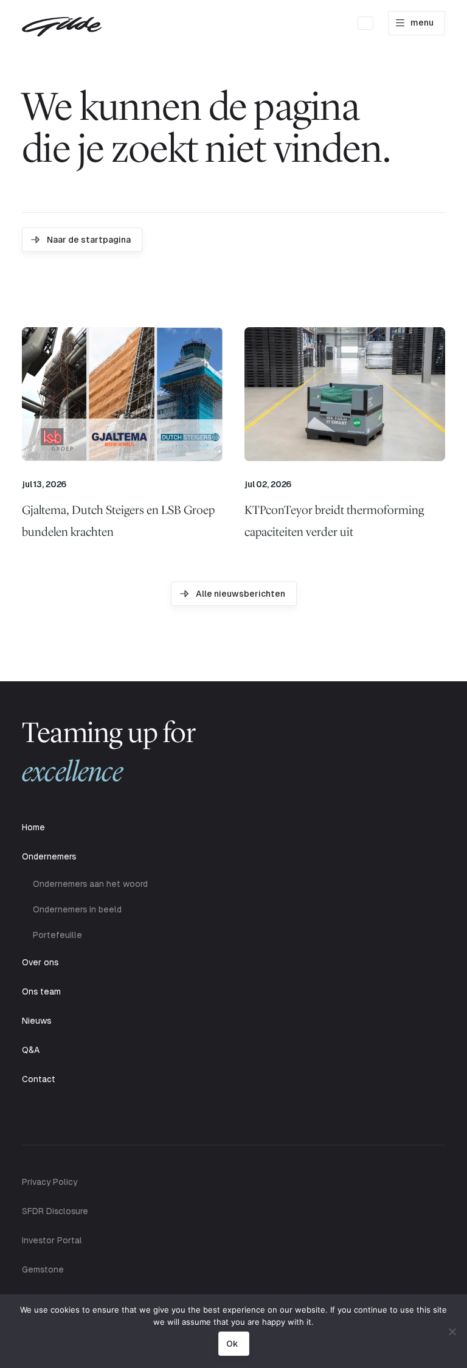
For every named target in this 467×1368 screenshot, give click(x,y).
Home (33, 827)
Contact (38, 1079)
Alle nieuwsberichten (240, 594)
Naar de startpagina (89, 240)
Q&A (31, 1050)
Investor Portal (52, 1240)
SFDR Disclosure (55, 1211)
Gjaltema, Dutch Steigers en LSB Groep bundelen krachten (118, 520)
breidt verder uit (334, 520)
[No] (452, 1331)
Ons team (41, 991)
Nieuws (36, 1021)
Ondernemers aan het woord (90, 884)
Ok (232, 1344)
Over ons (40, 962)
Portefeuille (57, 935)
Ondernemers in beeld (77, 909)
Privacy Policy (49, 1182)
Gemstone (43, 1269)
